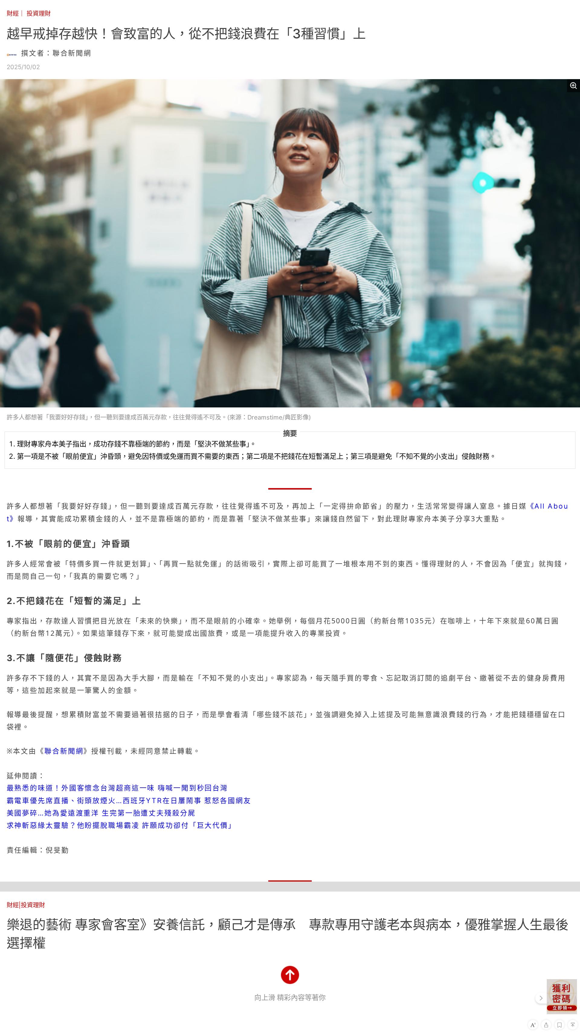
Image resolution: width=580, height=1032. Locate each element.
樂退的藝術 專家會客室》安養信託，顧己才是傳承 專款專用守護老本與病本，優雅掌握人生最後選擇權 (288, 933)
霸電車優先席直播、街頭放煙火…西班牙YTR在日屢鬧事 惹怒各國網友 (129, 800)
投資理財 (39, 13)
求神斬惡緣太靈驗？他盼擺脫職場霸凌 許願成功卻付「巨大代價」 (121, 825)
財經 (13, 13)
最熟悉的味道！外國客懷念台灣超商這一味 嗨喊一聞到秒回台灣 (117, 788)
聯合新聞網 (63, 751)
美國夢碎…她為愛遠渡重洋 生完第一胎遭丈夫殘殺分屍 (101, 813)
